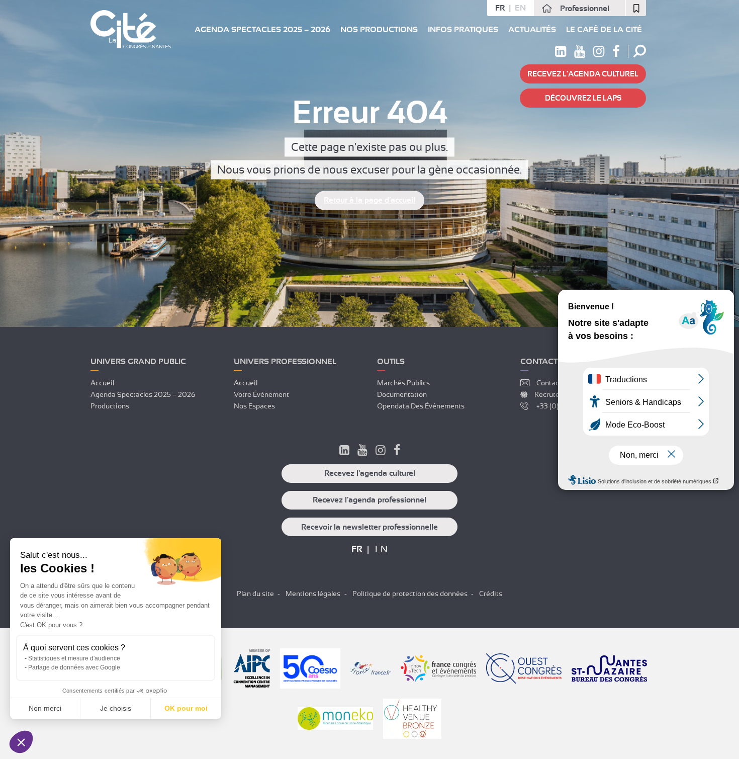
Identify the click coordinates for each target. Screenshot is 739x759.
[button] (21, 742)
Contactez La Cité (564, 383)
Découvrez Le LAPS (583, 98)
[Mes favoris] (636, 8)
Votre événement (261, 394)
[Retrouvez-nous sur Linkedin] (560, 53)
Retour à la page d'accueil (369, 200)
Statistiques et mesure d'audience (74, 658)
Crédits (490, 593)
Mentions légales (313, 593)
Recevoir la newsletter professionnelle (369, 527)
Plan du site (255, 593)
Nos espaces (254, 406)
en (520, 8)
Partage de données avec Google (74, 667)
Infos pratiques (463, 29)
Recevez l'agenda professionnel (369, 499)
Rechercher (639, 51)
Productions (109, 406)
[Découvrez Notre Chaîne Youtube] (362, 452)
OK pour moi (186, 708)
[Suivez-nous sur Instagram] (598, 53)
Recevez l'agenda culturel (582, 73)
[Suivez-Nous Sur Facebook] (397, 452)
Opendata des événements (421, 406)
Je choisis (115, 708)
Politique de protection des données (410, 593)
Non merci (45, 708)
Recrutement (555, 394)
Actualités (532, 29)
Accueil (102, 383)
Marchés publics (403, 383)
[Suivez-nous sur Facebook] (616, 53)
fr (500, 8)
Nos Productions (379, 29)
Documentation (402, 394)
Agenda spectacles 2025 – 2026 (262, 29)
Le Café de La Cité (604, 29)
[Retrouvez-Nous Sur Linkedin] (344, 452)
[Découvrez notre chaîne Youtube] (579, 53)
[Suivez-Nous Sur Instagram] (381, 452)
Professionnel (584, 8)
